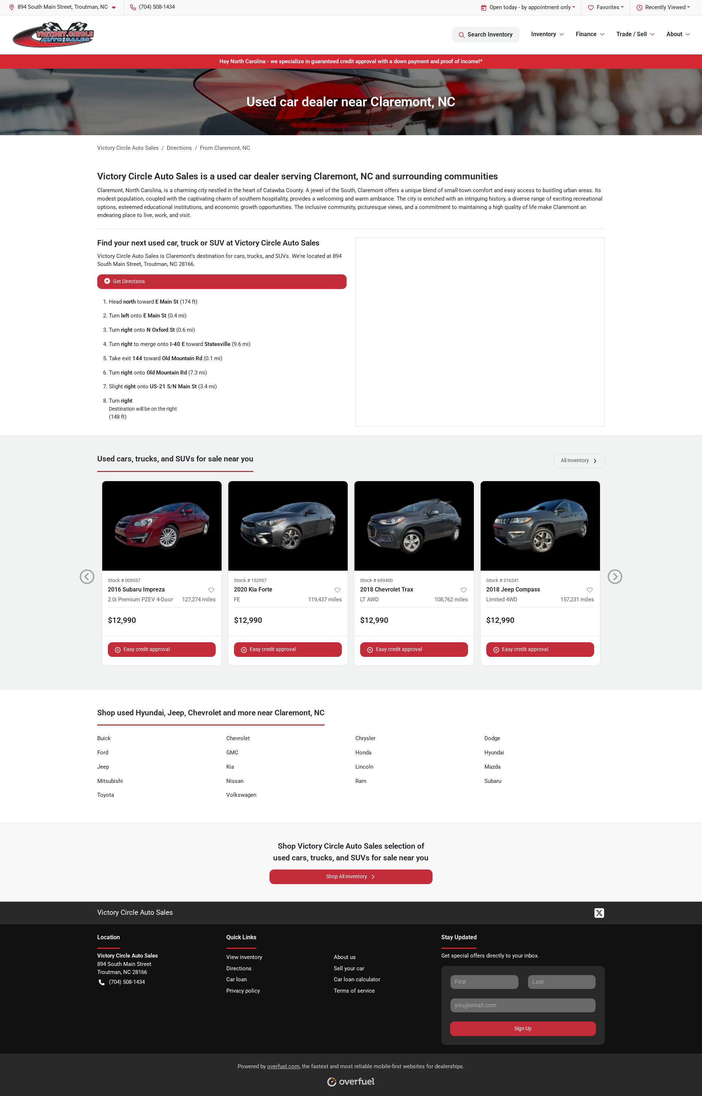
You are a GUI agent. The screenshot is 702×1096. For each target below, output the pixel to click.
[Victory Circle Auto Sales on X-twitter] (596, 912)
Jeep (103, 767)
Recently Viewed (665, 7)
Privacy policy (243, 990)
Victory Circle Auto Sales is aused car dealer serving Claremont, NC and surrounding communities (297, 176)
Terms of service (354, 990)
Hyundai (494, 752)
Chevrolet (238, 738)
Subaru (492, 781)
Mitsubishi (110, 781)
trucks (255, 256)
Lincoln (364, 767)
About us (345, 957)
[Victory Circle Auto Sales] (53, 34)
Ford (102, 752)
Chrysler (365, 738)
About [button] (674, 34)
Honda (363, 752)
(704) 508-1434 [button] (157, 7)
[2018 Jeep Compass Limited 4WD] (540, 526)
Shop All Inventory (346, 876)
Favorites (608, 7)
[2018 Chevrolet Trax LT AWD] (414, 526)
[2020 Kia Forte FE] (288, 526)
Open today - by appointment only (530, 7)
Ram (360, 781)
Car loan (236, 979)
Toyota (105, 795)
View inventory (244, 957)
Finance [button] (586, 34)
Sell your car (349, 968)
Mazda (492, 767)
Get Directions (129, 281)
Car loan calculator (357, 979)
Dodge (492, 738)
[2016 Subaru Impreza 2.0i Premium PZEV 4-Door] (162, 526)
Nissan (235, 781)
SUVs (282, 256)
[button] (65, 7)
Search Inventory (490, 34)
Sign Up (523, 1028)
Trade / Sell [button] (631, 34)
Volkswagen (241, 795)
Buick (104, 738)
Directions (239, 968)
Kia (230, 767)
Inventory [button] (543, 34)
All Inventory (575, 460)
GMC (232, 752)
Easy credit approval (147, 649)
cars (239, 256)
